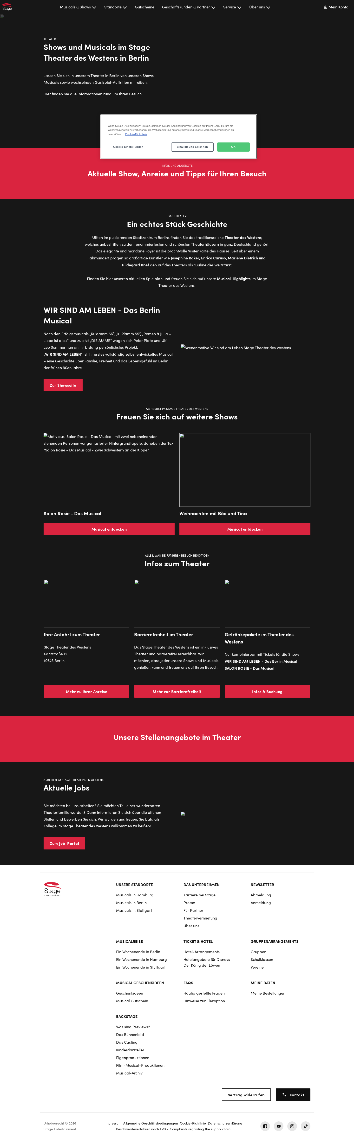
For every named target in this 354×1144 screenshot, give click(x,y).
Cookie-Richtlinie (136, 134)
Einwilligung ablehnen (192, 146)
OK (233, 146)
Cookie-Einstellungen (128, 146)
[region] (178, 136)
